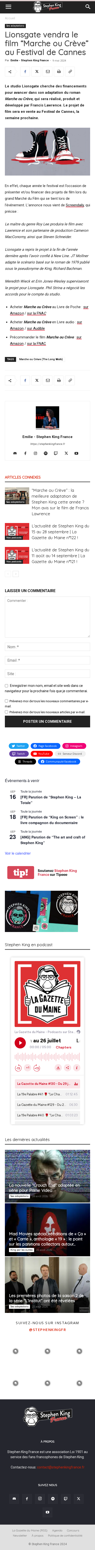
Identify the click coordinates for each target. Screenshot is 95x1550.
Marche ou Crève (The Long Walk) (41, 359)
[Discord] (17, 454)
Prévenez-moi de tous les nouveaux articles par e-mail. (47, 712)
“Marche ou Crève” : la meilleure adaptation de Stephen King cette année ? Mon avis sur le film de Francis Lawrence (60, 502)
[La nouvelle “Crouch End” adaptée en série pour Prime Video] (47, 1176)
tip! (20, 872)
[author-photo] (47, 430)
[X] (36, 71)
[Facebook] (25, 71)
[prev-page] (8, 574)
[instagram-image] (15, 1350)
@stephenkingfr (47, 1329)
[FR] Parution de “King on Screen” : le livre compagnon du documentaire (52, 820)
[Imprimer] (59, 71)
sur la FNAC (36, 343)
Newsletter (20, 1535)
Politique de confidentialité (65, 1535)
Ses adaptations (15, 25)
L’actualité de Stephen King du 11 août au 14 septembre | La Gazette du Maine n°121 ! (60, 555)
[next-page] (16, 574)
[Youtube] (78, 454)
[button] (8, 6)
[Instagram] (37, 454)
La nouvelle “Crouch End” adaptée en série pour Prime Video (44, 1188)
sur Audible (36, 328)
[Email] (47, 71)
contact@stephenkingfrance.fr (61, 1467)
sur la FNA (36, 313)
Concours (73, 1530)
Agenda (57, 1530)
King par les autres (21, 1249)
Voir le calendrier (18, 853)
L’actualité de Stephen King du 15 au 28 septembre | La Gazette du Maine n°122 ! (60, 531)
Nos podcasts (13, 537)
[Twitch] (58, 454)
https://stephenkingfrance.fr (47, 444)
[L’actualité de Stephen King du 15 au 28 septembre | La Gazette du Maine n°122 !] (17, 531)
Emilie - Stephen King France (29, 60)
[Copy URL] (70, 71)
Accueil (10, 18)
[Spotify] (48, 454)
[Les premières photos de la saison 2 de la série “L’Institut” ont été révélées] (47, 1285)
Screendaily (75, 205)
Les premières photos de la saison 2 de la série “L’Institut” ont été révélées (46, 1298)
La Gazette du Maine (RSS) (30, 1530)
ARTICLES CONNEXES (23, 477)
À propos (37, 1535)
